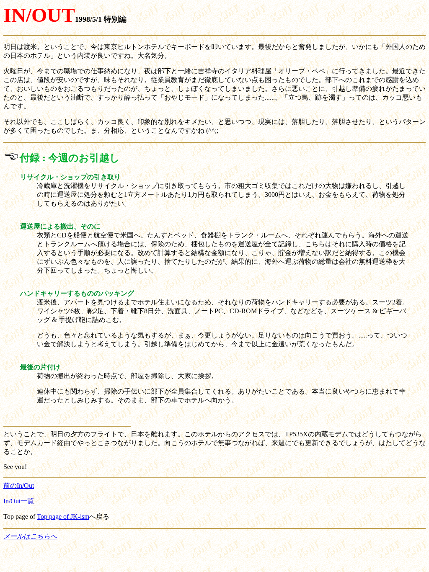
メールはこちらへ (30, 536)
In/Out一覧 (18, 501)
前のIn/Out (18, 485)
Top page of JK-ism (63, 516)
